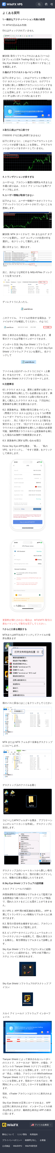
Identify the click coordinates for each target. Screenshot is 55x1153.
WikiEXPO (17, 1146)
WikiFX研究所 (31, 1146)
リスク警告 (22, 1134)
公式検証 (6, 1146)
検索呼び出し (31, 1140)
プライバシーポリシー (12, 1140)
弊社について (8, 1134)
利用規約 (34, 1134)
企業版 (43, 1140)
